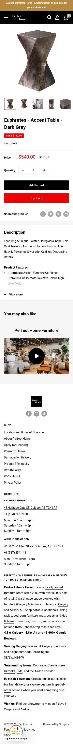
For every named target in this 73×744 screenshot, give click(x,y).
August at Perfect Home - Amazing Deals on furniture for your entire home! (36, 5)
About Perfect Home (17, 438)
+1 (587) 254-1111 (16, 552)
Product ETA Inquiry (16, 463)
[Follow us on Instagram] (36, 414)
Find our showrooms (30, 704)
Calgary (63, 604)
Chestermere (56, 665)
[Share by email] (66, 214)
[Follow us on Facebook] (29, 414)
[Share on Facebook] (43, 214)
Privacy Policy (12, 482)
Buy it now (37, 198)
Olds (20, 671)
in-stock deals (57, 679)
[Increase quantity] (44, 170)
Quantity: (10, 170)
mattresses (47, 615)
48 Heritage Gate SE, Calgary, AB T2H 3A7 (30, 507)
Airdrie (14, 610)
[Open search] (49, 17)
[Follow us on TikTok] (44, 414)
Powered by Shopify (56, 724)
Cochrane (39, 665)
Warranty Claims (14, 451)
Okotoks (9, 671)
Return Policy (12, 470)
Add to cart (36, 185)
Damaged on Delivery (17, 457)
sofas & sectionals (45, 610)
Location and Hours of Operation (24, 432)
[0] (65, 17)
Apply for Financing (16, 445)
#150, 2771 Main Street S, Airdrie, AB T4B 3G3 (33, 546)
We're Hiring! (12, 476)
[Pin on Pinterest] (51, 214)
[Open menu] (6, 17)
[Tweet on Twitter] (58, 214)
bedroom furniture (26, 615)
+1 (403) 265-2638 (16, 514)
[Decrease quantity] (23, 170)
